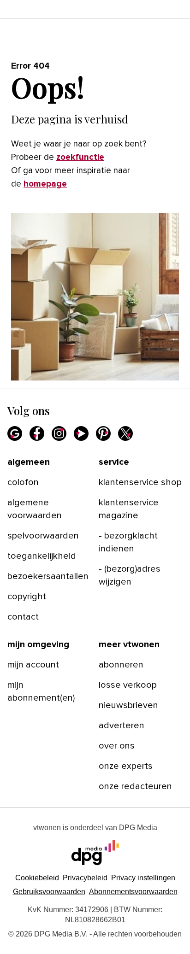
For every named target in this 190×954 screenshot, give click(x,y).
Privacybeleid (85, 878)
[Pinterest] (103, 433)
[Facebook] (37, 433)
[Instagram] (59, 433)
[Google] (14, 433)
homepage (45, 184)
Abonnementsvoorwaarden (133, 891)
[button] (143, 878)
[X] (125, 433)
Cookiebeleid (37, 878)
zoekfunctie (80, 157)
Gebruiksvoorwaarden (49, 891)
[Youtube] (81, 433)
